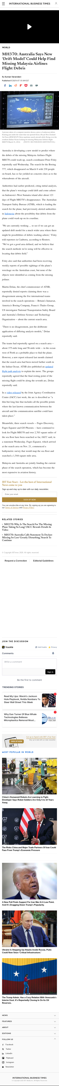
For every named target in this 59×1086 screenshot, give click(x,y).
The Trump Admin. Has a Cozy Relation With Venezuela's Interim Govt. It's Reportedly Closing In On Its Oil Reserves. (29, 1000)
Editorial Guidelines (43, 561)
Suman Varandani (13, 77)
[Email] (31, 85)
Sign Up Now (16, 741)
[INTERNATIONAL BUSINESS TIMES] (29, 4)
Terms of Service (12, 508)
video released (14, 392)
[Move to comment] (36, 85)
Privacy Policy (28, 508)
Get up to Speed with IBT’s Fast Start (41, 737)
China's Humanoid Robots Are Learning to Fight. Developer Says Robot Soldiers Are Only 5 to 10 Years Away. (28, 800)
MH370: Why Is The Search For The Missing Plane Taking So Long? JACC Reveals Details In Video (27, 527)
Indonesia (9, 213)
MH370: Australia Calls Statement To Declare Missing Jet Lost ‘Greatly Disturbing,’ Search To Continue (27, 538)
